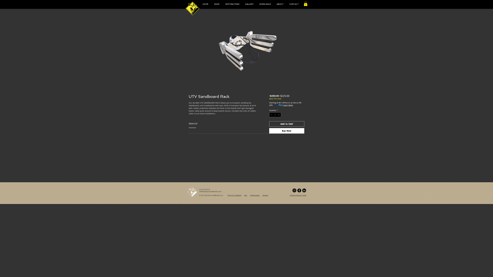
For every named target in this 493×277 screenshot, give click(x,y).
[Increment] (279, 115)
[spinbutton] (275, 115)
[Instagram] (294, 190)
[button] (305, 4)
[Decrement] (271, 115)
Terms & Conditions (234, 195)
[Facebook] (299, 190)
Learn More (288, 105)
